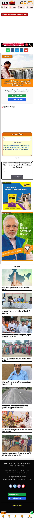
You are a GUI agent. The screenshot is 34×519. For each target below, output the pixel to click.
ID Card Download (17, 99)
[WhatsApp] (21, 2)
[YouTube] (25, 2)
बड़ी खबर (5, 463)
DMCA (25, 472)
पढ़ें (3, 517)
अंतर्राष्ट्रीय (20, 463)
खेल (15, 465)
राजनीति (28, 463)
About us (11, 470)
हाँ (3, 169)
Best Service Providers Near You (15, 14)
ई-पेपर (23, 465)
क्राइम (24, 463)
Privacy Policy (25, 470)
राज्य (9, 463)
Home (6, 470)
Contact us (17, 470)
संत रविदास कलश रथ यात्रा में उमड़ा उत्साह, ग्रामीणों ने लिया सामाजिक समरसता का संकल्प (16, 454)
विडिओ (19, 465)
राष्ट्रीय (15, 463)
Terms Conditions (18, 472)
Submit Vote (17, 177)
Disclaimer (9, 472)
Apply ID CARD (17, 96)
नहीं (4, 171)
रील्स (15, 517)
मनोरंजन (11, 465)
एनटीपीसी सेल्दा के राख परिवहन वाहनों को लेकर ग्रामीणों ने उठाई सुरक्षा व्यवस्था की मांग (15, 407)
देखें (9, 517)
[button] (8, 50)
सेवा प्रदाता (29, 517)
